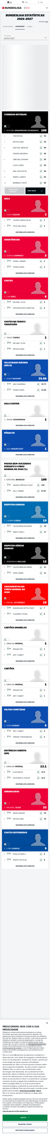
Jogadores (20, 26)
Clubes (30, 26)
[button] (47, 7)
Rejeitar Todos (25, 1124)
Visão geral (8, 26)
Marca (38, 1091)
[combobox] (25, 38)
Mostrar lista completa (25, 232)
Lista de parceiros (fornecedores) (15, 1111)
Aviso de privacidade (27, 1091)
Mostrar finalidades (25, 1130)
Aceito (23, 1118)
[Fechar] (47, 1023)
